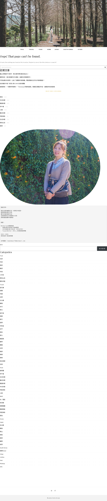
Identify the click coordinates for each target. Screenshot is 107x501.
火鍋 (1, 109)
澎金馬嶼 (2, 361)
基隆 (1, 303)
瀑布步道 (2, 281)
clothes (2, 457)
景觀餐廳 (2, 406)
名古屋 (2, 425)
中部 (1, 262)
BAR (1, 396)
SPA (1, 466)
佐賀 (1, 444)
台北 (1, 306)
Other (80, 49)
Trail (22, 49)
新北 (1, 309)
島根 (1, 126)
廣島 (1, 428)
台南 (1, 348)
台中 (1, 329)
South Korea (68, 49)
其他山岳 (2, 122)
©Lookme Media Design (53, 497)
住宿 (1, 364)
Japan (57, 49)
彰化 (1, 335)
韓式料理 (2, 113)
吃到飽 (2, 402)
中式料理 (2, 100)
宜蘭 (1, 290)
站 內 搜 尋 (102, 248)
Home (49, 49)
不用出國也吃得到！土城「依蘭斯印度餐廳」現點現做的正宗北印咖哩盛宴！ (22, 80)
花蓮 (1, 294)
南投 (1, 332)
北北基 (2, 300)
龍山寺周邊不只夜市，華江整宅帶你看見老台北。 (14, 74)
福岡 (1, 441)
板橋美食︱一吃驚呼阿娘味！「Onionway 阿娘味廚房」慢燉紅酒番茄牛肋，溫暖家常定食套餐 (27, 86)
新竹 (1, 319)
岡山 (1, 431)
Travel (31, 49)
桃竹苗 (2, 313)
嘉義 (1, 345)
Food (40, 49)
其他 (1, 97)
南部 (1, 265)
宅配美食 (2, 116)
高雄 (1, 354)
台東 (1, 297)
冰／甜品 (2, 399)
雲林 (1, 341)
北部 (1, 258)
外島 (1, 271)
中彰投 (2, 326)
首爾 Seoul (3, 450)
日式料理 (2, 119)
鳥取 (1, 434)
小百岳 (2, 275)
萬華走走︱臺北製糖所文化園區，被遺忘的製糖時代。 (15, 77)
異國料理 (2, 103)
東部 (1, 268)
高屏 (1, 351)
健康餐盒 (2, 409)
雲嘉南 (2, 338)
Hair (1, 460)
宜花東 (2, 287)
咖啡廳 (2, 370)
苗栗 (1, 322)
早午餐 (2, 106)
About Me (94, 2)
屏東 (1, 357)
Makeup (2, 463)
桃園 (1, 316)
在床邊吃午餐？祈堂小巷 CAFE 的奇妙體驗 (12, 83)
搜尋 (1, 244)
